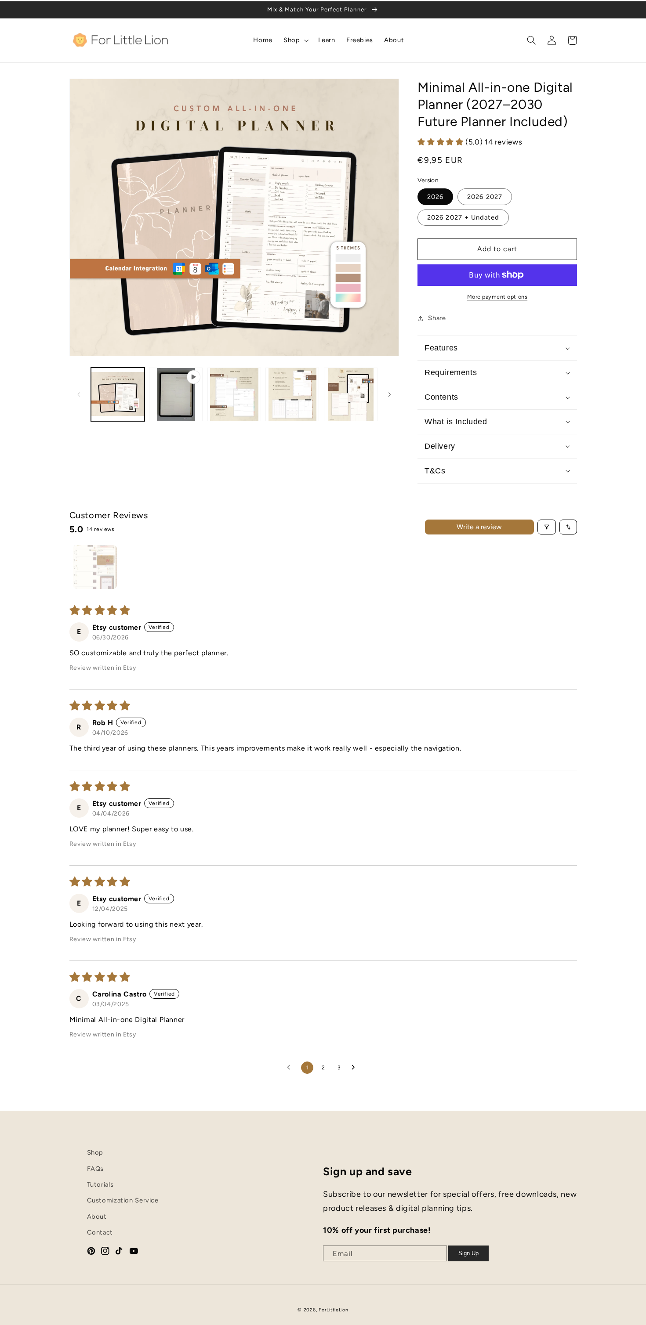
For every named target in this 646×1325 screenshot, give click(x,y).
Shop (95, 1152)
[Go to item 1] (95, 567)
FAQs (95, 1169)
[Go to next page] (355, 1067)
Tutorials (100, 1184)
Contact (100, 1232)
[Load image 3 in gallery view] (292, 394)
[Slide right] (389, 394)
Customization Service (123, 1200)
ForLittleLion (333, 1310)
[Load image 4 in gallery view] (350, 394)
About (97, 1216)
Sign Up (468, 1253)
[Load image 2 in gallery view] (234, 394)
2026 (435, 197)
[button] (295, 40)
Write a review (479, 527)
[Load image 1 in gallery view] (118, 394)
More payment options (497, 296)
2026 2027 (484, 197)
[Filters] (546, 527)
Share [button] (437, 318)
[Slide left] (79, 394)
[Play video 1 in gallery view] (176, 394)
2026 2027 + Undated (463, 217)
